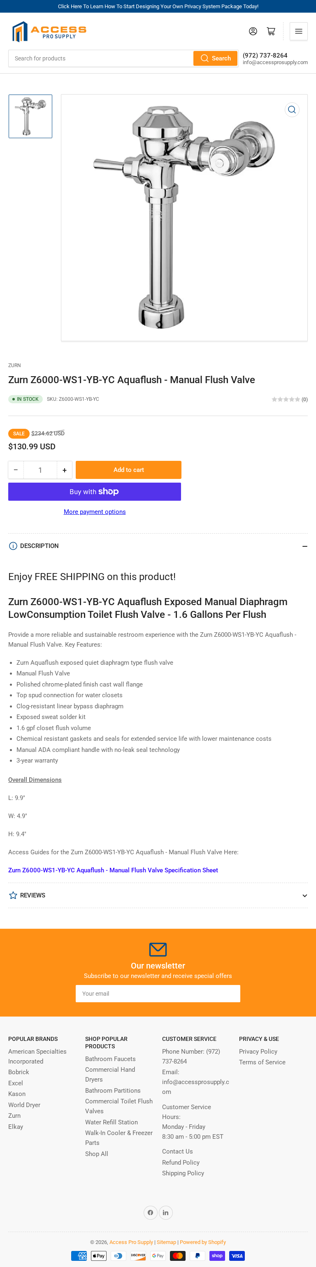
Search (221, 58)
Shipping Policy (183, 1173)
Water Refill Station (111, 1122)
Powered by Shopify (203, 1242)
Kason (17, 1094)
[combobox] (123, 58)
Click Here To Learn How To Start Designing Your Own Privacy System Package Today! (158, 6)
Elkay (15, 1127)
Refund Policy (181, 1162)
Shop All (96, 1154)
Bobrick (18, 1072)
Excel (15, 1083)
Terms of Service (262, 1062)
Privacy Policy (258, 1051)
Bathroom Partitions (113, 1090)
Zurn (14, 365)
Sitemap (166, 1242)
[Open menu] (299, 31)
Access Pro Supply (131, 1242)
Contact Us (177, 1151)
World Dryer (24, 1105)
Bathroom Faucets (110, 1059)
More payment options (95, 512)
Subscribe (218, 993)
